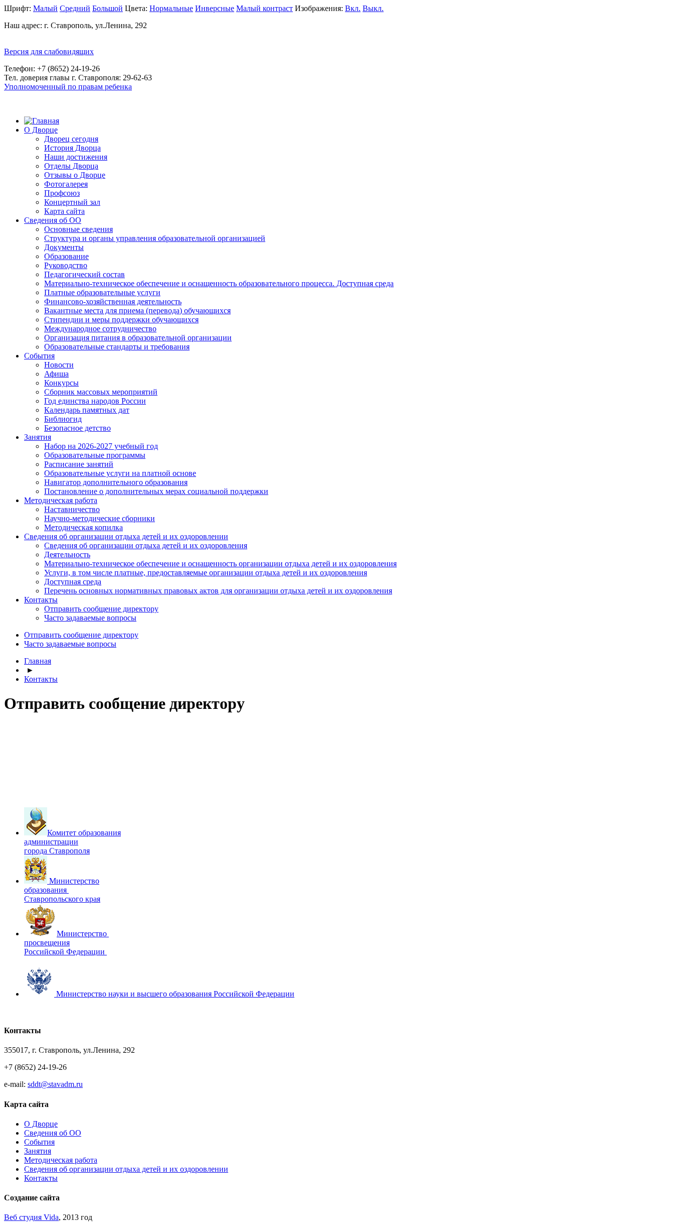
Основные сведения (78, 229)
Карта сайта (64, 211)
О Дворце (41, 130)
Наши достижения (75, 157)
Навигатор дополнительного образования (116, 482)
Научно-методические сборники (99, 518)
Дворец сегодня (71, 139)
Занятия (37, 437)
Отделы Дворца (71, 166)
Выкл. (373, 8)
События (39, 355)
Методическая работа (60, 500)
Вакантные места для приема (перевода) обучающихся (137, 310)
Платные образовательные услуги (102, 292)
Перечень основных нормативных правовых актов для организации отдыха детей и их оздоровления (218, 590)
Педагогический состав (84, 274)
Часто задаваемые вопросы (90, 617)
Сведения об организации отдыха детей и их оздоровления (145, 545)
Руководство (65, 265)
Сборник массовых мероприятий (100, 392)
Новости (59, 364)
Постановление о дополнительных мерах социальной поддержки (156, 491)
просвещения (47, 942)
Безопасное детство (77, 428)
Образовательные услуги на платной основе (120, 473)
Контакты (41, 599)
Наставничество (72, 509)
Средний (75, 8)
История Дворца (72, 148)
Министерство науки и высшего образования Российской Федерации (175, 994)
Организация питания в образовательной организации (138, 337)
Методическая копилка (83, 527)
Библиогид (63, 419)
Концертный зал (72, 202)
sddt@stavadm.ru (55, 1084)
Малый (45, 8)
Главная (37, 661)
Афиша (56, 374)
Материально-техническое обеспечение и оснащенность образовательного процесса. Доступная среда (219, 283)
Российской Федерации (64, 951)
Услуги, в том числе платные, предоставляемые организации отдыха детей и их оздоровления (205, 572)
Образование (66, 256)
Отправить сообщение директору (101, 608)
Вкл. (353, 8)
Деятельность (67, 554)
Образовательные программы (94, 455)
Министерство (83, 933)
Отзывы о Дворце (74, 175)
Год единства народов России (95, 401)
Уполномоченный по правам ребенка (68, 86)
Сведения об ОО (52, 220)
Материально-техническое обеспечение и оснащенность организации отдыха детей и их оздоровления (220, 563)
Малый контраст (264, 8)
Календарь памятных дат (86, 410)
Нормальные (171, 8)
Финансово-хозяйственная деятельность (113, 301)
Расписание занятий (78, 464)
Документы (64, 247)
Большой (107, 8)
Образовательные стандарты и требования (117, 346)
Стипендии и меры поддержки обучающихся (121, 319)
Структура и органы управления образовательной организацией (154, 238)
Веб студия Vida (31, 1217)
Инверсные (214, 8)
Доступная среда (72, 581)
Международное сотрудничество (100, 328)
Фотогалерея (66, 184)
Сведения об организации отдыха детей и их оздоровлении (126, 536)
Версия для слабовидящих (49, 51)
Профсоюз (62, 193)
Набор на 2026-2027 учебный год (101, 446)
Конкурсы (61, 383)
